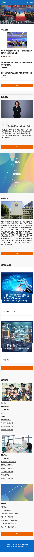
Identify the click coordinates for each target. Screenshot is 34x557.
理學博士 (4, 416)
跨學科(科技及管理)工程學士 (9, 513)
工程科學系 (5, 360)
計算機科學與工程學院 (9, 311)
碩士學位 (4, 455)
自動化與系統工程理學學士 (9, 520)
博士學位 (4, 403)
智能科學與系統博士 (7, 423)
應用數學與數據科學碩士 (8, 468)
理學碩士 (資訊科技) (7, 465)
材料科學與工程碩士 (7, 471)
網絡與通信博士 (6, 420)
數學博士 (4, 413)
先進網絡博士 (5, 406)
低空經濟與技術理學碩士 (8, 461)
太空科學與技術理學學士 (8, 523)
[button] (15, 22)
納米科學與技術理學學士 (8, 527)
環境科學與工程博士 (7, 429)
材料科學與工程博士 (7, 426)
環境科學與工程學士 (7, 517)
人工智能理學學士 (6, 510)
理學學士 (4, 507)
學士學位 (4, 503)
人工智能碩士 (5, 458)
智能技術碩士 (5, 475)
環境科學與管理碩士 (7, 478)
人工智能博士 (5, 410)
